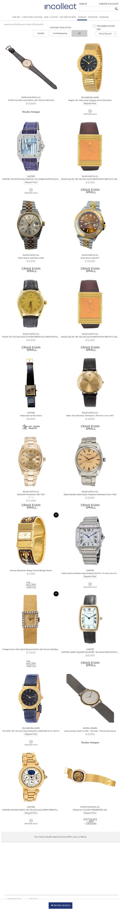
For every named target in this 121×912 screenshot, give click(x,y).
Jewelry (8, 24)
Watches (18, 24)
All (79, 33)
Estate (41, 33)
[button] (106, 34)
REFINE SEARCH (62, 905)
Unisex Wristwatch (34, 24)
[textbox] (96, 9)
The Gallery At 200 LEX (106, 27)
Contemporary (60, 33)
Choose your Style (60, 27)
